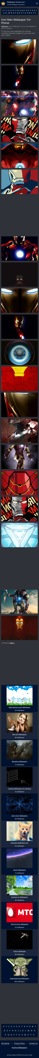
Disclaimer (5, 1043)
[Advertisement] (19, 215)
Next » (12, 643)
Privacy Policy (19, 1043)
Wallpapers (4, 26)
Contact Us (33, 1043)
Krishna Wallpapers (19, 1047)
